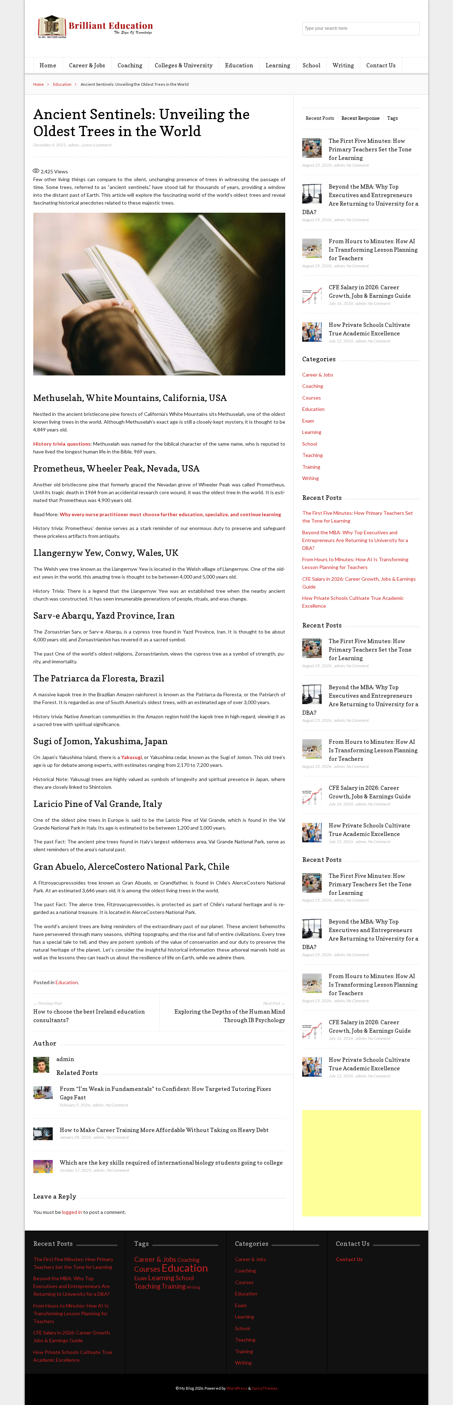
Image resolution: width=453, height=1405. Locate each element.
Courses (311, 398)
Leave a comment (96, 144)
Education (239, 65)
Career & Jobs (87, 65)
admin (73, 144)
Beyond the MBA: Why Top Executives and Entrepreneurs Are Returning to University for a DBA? (355, 540)
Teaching (312, 455)
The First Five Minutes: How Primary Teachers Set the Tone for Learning (370, 149)
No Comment (117, 1105)
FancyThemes (265, 1388)
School (311, 65)
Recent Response (361, 118)
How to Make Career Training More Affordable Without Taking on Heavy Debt (164, 1129)
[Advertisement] (361, 1163)
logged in (72, 1212)
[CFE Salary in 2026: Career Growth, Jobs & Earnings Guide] (312, 294)
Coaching (129, 65)
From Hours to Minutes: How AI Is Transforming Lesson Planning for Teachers (373, 250)
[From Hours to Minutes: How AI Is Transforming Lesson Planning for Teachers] (312, 248)
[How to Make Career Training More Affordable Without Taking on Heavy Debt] (43, 1136)
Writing (343, 65)
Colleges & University (184, 65)
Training (311, 467)
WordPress (236, 1388)
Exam (308, 421)
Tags (392, 118)
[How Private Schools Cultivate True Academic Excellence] (312, 332)
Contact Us (381, 65)
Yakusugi (131, 757)
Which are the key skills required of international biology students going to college (171, 1162)
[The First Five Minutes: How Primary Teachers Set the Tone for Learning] (312, 148)
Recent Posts (320, 118)
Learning (278, 65)
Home (48, 65)
